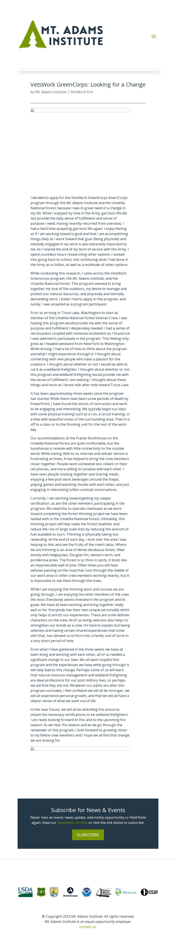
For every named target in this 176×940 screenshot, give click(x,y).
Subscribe (88, 835)
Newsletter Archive (72, 822)
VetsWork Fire (81, 92)
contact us (87, 926)
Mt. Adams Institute (51, 92)
